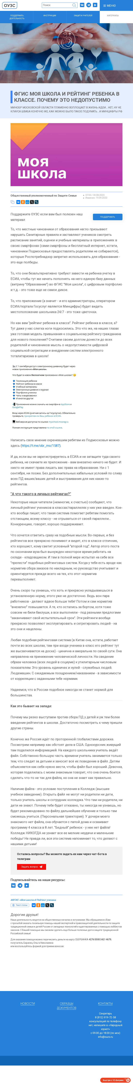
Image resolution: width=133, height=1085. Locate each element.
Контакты (105, 1003)
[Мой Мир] (27, 202)
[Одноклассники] (23, 202)
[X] (32, 202)
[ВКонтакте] (18, 202)
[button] (109, 5)
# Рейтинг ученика (45, 900)
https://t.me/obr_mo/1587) (41, 446)
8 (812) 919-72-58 (105, 1017)
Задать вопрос (30, 866)
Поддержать (107, 217)
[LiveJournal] (36, 202)
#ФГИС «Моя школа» (23, 900)
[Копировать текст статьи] (12, 202)
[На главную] (10, 5)
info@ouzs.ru (105, 1036)
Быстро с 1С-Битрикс (113, 1080)
